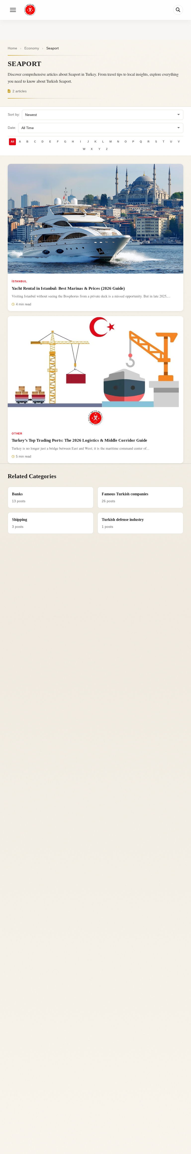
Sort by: (14, 114)
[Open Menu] (13, 10)
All (12, 141)
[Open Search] (178, 10)
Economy (31, 48)
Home (12, 48)
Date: (12, 128)
